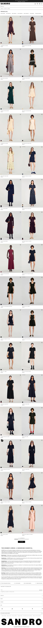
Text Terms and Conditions (27, 615)
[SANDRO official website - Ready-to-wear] (5, 3)
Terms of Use (9, 615)
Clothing (5, 8)
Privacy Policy (14, 615)
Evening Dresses (38, 13)
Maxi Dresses (14, 13)
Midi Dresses (8, 13)
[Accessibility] (2, 441)
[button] (35, 3)
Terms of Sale (4, 615)
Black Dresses (20, 13)
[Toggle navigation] (41, 3)
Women (2, 8)
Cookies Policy (20, 615)
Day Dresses (32, 13)
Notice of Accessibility (37, 615)
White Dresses (26, 13)
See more (21, 541)
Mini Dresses (3, 13)
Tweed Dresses (3, 558)
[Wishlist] (20, 17)
